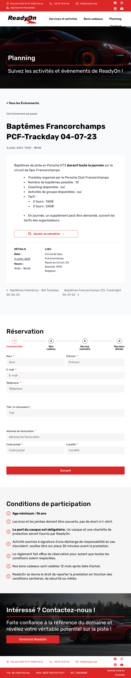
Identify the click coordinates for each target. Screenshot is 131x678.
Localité (71, 444)
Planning (115, 19)
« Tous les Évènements (22, 103)
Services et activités (63, 19)
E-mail (10, 369)
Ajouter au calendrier (46, 233)
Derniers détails (119, 347)
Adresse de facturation (20, 431)
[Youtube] (122, 9)
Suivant (65, 470)
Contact (115, 26)
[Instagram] (122, 3)
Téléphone (12, 382)
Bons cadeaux (93, 19)
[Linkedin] (115, 9)
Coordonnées (14, 346)
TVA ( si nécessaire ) (18, 407)
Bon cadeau (51, 347)
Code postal (13, 444)
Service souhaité (84, 347)
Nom (9, 356)
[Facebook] (115, 3)
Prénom (71, 356)
